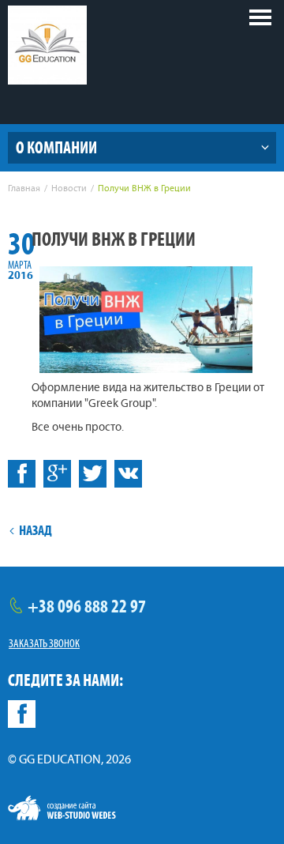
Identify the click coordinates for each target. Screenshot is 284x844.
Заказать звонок (44, 643)
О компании (56, 147)
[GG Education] (47, 45)
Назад (35, 530)
